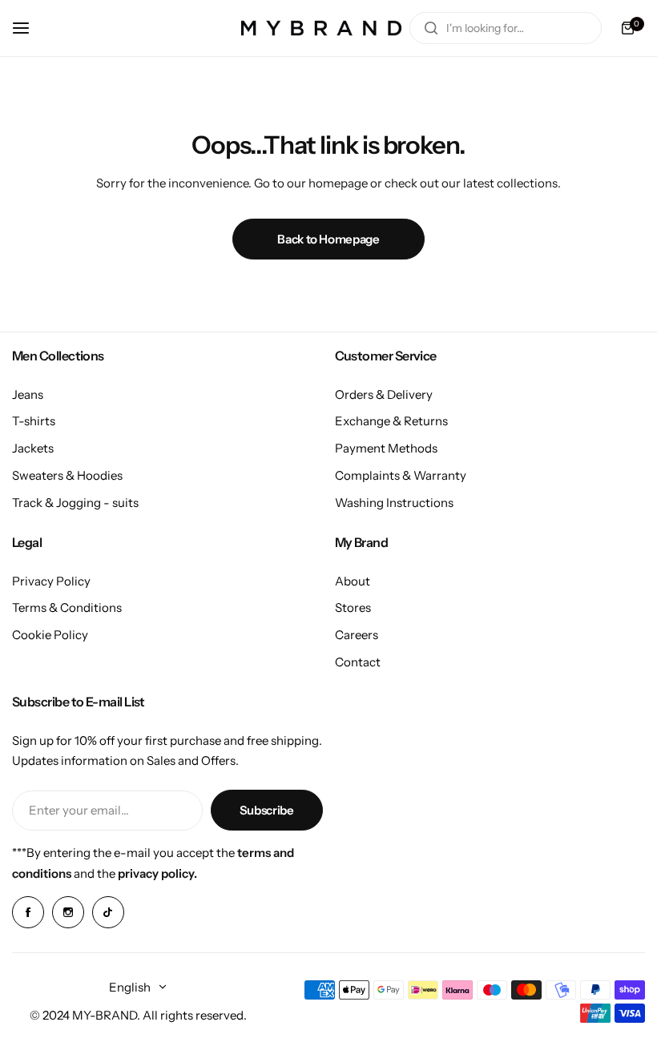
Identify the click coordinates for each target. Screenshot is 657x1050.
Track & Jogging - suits (75, 502)
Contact (358, 662)
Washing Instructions (394, 502)
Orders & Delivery (384, 394)
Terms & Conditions (67, 607)
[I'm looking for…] (431, 28)
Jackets (33, 448)
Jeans (27, 394)
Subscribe (267, 810)
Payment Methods (386, 448)
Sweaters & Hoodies (67, 475)
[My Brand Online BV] (321, 28)
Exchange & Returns (391, 420)
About (352, 581)
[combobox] (505, 28)
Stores (353, 607)
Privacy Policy (51, 581)
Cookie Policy (50, 634)
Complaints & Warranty (400, 475)
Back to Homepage (328, 239)
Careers (356, 634)
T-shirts (33, 420)
